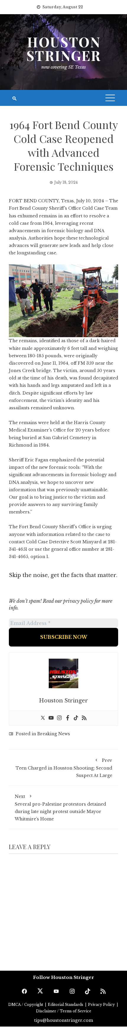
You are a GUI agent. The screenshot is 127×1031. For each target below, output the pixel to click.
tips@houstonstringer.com (63, 1020)
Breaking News (53, 733)
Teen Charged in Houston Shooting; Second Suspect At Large (64, 768)
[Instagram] (59, 718)
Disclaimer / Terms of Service (63, 1011)
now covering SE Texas (63, 67)
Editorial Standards (66, 1004)
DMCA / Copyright (26, 1004)
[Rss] (84, 718)
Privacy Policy (102, 1004)
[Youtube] (51, 718)
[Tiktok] (76, 718)
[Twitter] (42, 718)
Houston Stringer (63, 48)
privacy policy (78, 601)
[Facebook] (67, 718)
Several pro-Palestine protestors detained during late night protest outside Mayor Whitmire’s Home (60, 808)
